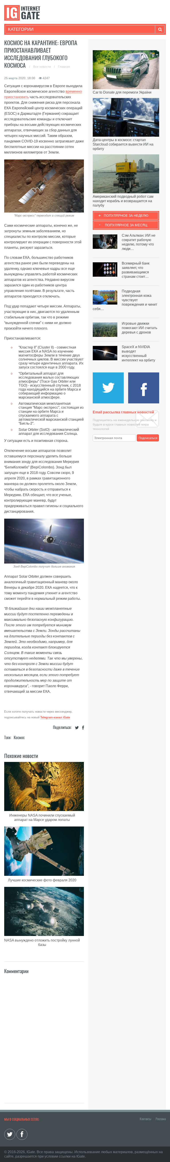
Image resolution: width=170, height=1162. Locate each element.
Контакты (145, 1119)
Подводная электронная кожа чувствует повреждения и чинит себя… (125, 300)
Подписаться (148, 438)
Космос (19, 737)
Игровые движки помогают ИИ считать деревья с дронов (139, 328)
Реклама (161, 1119)
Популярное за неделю (126, 215)
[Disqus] (44, 1033)
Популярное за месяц (126, 225)
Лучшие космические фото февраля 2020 (42, 880)
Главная (64, 66)
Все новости (42, 66)
